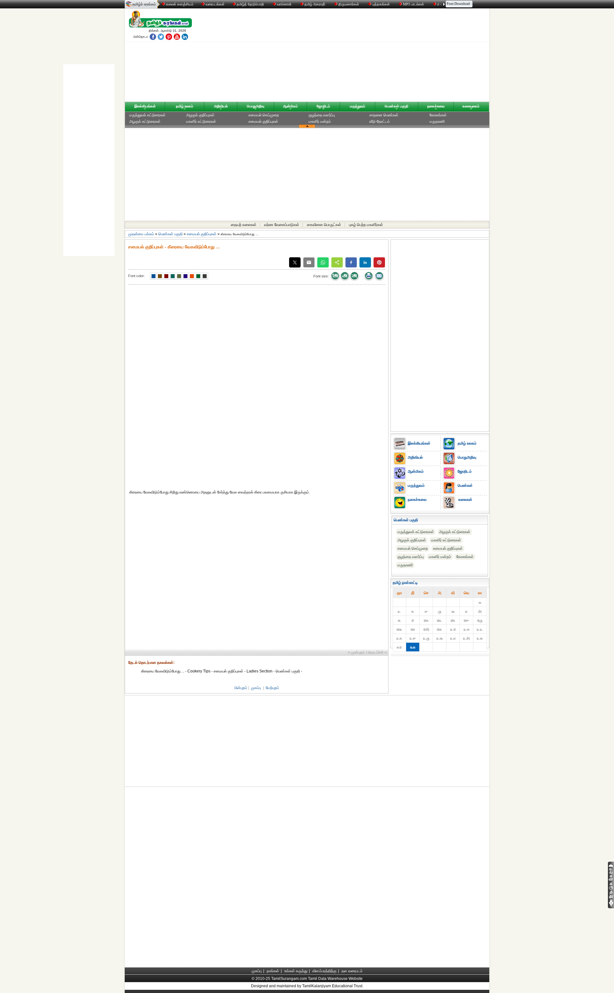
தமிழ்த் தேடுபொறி (250, 4)
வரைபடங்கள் (214, 4)
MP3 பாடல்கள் (413, 4)
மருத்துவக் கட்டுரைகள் (147, 115)
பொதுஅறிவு (255, 106)
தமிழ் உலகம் (184, 106)
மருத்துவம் (357, 106)
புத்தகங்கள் (381, 4)
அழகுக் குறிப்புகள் (200, 115)
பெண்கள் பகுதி (396, 106)
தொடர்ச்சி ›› (377, 652)
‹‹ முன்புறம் (356, 652)
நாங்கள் (273, 971)
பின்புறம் (240, 688)
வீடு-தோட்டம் (379, 121)
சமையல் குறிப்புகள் (263, 121)
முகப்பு (256, 688)
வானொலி (284, 4)
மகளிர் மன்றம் (320, 121)
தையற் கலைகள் (243, 224)
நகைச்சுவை (436, 106)
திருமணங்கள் (348, 4)
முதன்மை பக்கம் (141, 234)
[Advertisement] (368, 56)
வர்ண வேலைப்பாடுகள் (281, 224)
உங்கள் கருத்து (295, 971)
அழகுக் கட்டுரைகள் (145, 121)
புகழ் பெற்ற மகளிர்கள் (366, 224)
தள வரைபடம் (352, 971)
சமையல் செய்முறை (263, 115)
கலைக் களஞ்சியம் (179, 4)
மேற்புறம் (272, 688)
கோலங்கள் (438, 115)
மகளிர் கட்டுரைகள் (201, 121)
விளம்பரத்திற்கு (324, 971)
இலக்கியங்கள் (145, 106)
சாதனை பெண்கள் (383, 115)
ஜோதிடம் (323, 106)
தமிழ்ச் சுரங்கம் (144, 4)
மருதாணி (437, 121)
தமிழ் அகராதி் (314, 4)
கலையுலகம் (470, 106)
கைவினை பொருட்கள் (324, 224)
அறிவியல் (221, 106)
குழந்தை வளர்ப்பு (322, 115)
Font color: (136, 276)
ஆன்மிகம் (290, 106)
